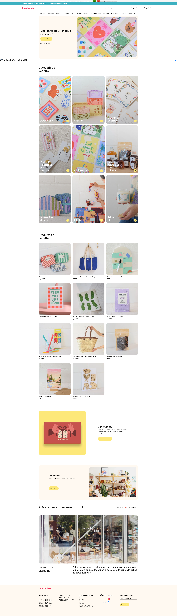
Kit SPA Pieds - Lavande (114, 317)
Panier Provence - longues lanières (85, 356)
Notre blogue (131, 8)
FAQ (80, 602)
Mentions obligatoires (85, 608)
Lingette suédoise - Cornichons (83, 317)
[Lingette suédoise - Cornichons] (88, 299)
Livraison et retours (84, 605)
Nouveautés (42, 13)
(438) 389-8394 (63, 600)
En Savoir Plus (45, 38)
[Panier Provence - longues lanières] (88, 339)
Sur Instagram (121, 507)
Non (98, 1)
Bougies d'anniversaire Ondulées (50, 356)
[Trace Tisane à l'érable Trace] (122, 339)
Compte (152, 8)
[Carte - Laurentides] (55, 379)
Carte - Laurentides (45, 396)
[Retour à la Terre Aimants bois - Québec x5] (88, 379)
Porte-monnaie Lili (45, 277)
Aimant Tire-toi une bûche (48, 317)
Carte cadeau (139, 8)
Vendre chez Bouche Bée (86, 606)
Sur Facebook (132, 507)
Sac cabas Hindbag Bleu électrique (84, 277)
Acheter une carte (104, 439)
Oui (94, 1)
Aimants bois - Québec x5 (81, 396)
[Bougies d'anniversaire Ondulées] (55, 339)
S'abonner (53, 488)
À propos (81, 599)
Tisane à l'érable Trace (114, 356)
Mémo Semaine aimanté (114, 277)
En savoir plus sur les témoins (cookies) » (108, 1)
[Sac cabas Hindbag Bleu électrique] (88, 259)
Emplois (81, 597)
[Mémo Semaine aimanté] (122, 259)
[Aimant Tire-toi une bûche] (55, 299)
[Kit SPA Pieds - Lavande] (122, 299)
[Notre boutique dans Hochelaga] (28, 8)
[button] (41, 43)
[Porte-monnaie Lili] (55, 259)
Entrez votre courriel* (54, 481)
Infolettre (81, 603)
